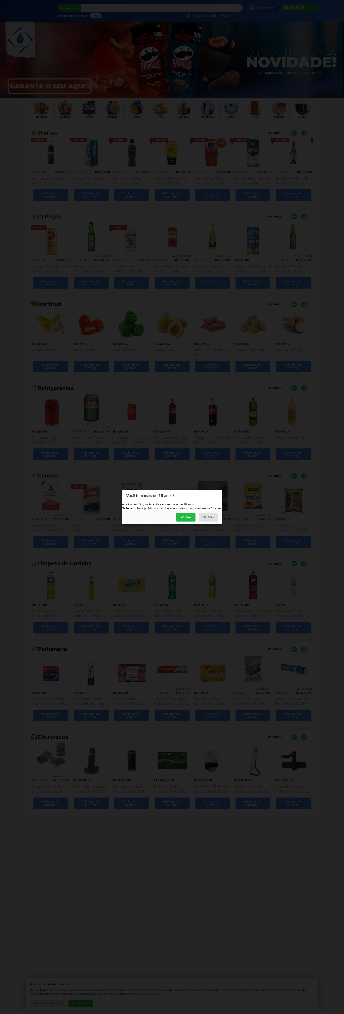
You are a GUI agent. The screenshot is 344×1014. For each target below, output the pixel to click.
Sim (188, 517)
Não (211, 517)
